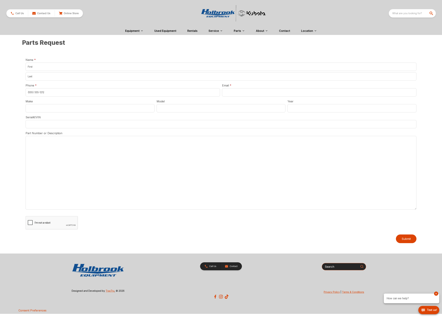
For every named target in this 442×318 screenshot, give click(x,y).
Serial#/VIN (33, 117)
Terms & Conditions (353, 292)
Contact (284, 31)
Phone (31, 85)
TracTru (110, 290)
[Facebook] (215, 297)
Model (161, 101)
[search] (431, 13)
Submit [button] (406, 239)
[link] (69, 13)
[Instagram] (221, 297)
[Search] (362, 266)
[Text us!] (429, 310)
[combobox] (412, 13)
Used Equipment (165, 31)
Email (232, 85)
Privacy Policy (332, 292)
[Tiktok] (226, 297)
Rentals (192, 31)
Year (290, 101)
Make (29, 101)
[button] (17, 13)
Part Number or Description (44, 133)
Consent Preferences (32, 310)
